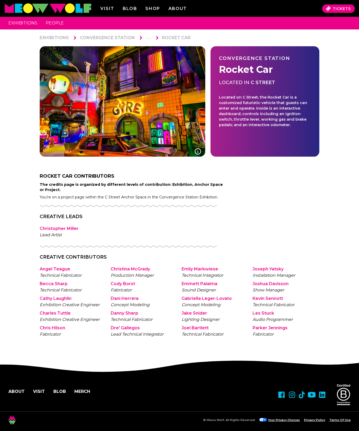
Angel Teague (55, 268)
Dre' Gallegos (125, 327)
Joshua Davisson (271, 283)
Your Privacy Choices (284, 420)
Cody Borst (123, 283)
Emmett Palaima (199, 283)
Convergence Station (107, 37)
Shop (152, 8)
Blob (130, 8)
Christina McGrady (130, 268)
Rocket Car (176, 37)
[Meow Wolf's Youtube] (311, 395)
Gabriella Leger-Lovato (207, 298)
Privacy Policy (314, 420)
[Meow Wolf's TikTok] (301, 394)
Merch (82, 391)
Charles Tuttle (55, 313)
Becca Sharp (54, 283)
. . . (148, 37)
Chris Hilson (52, 327)
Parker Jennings (270, 327)
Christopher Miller (59, 228)
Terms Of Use (340, 420)
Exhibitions (22, 22)
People (55, 22)
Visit (107, 8)
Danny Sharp (124, 313)
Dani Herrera (125, 298)
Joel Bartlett (195, 327)
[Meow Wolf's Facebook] (281, 395)
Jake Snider (194, 313)
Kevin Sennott (268, 298)
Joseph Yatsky (268, 268)
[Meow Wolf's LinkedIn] (322, 395)
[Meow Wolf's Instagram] (292, 395)
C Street (263, 82)
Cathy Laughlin (55, 298)
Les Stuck (263, 313)
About (16, 391)
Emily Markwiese (200, 268)
